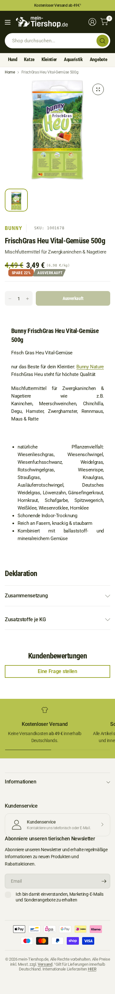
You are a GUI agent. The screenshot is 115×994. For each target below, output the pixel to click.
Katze (29, 59)
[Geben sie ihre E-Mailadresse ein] (103, 881)
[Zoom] (98, 89)
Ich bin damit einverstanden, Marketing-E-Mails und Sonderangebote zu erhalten (59, 897)
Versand (45, 964)
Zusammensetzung (26, 596)
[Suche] (102, 41)
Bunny (13, 228)
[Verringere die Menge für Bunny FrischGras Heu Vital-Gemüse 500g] (10, 298)
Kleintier (49, 59)
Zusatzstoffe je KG (25, 619)
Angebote (98, 59)
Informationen (20, 782)
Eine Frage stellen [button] (57, 671)
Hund (12, 59)
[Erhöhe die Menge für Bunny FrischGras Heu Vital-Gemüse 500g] (27, 298)
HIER (92, 969)
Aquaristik (73, 59)
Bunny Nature (90, 367)
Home (10, 72)
